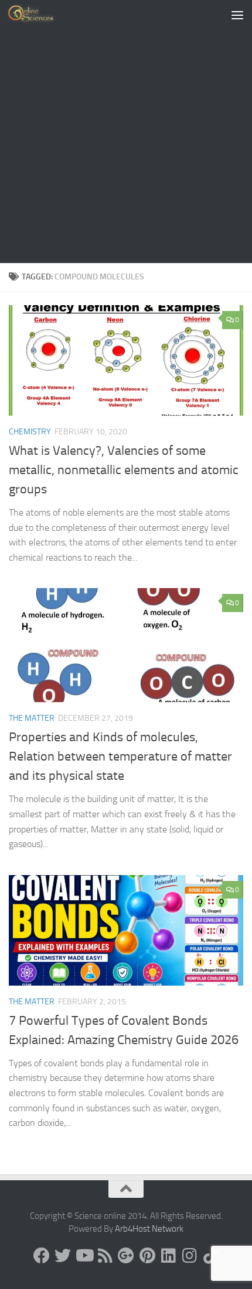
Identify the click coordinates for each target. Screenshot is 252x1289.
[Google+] (126, 1255)
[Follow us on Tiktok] (210, 1255)
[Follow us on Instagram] (189, 1255)
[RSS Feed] (105, 1255)
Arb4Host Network (149, 1229)
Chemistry (30, 432)
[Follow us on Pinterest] (147, 1255)
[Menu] (237, 14)
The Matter (32, 718)
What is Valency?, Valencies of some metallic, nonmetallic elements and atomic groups (124, 470)
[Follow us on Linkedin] (168, 1255)
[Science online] (41, 1255)
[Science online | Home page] (41, 15)
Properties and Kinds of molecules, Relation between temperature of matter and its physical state (120, 756)
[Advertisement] (126, 131)
